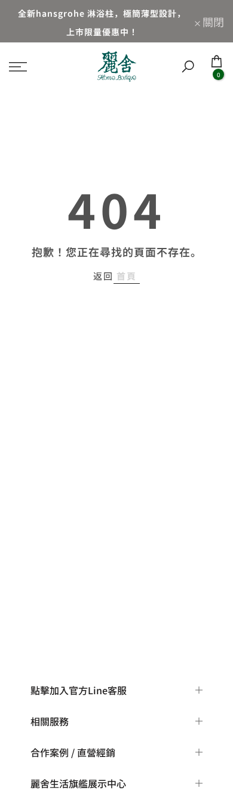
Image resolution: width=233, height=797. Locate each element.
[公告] (102, 21)
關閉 (212, 21)
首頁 (126, 275)
